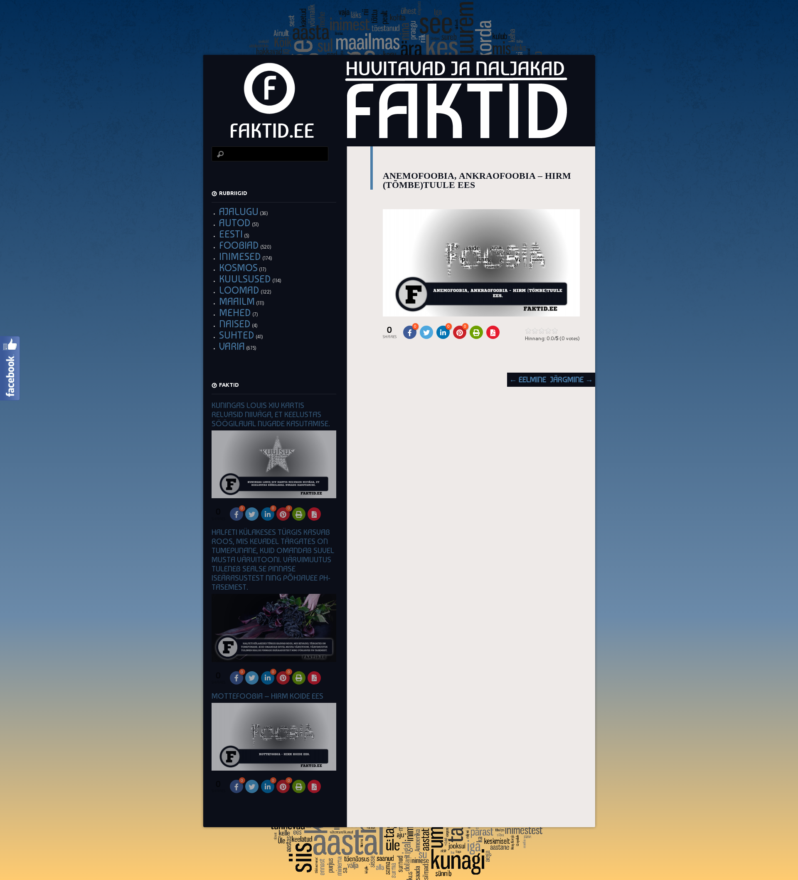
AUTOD (235, 223)
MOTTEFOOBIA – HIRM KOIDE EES (267, 696)
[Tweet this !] (426, 332)
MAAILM (237, 301)
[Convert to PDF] (493, 332)
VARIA (232, 346)
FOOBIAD (239, 245)
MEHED (235, 313)
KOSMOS (238, 268)
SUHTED (236, 335)
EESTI (231, 234)
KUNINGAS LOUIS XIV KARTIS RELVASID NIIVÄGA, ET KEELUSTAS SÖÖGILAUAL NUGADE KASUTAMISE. (271, 414)
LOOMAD (239, 290)
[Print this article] (476, 332)
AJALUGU (239, 211)
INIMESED (240, 256)
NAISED (235, 324)
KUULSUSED (245, 279)
